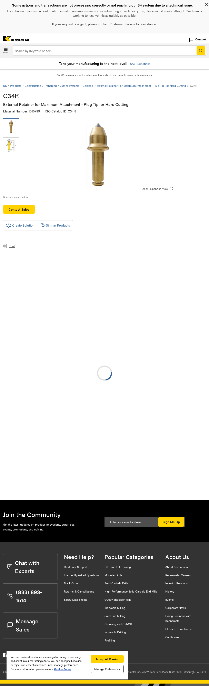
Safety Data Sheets (75, 599)
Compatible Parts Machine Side (33, 264)
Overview (18, 254)
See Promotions (140, 64)
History (169, 591)
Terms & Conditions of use (154, 407)
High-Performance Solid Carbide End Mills (130, 591)
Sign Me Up (171, 521)
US (5, 85)
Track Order (71, 583)
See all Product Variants (184, 369)
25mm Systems (69, 85)
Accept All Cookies (107, 659)
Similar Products (58, 225)
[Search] (201, 50)
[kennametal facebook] (5, 655)
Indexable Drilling (115, 632)
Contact (200, 39)
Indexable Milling (114, 608)
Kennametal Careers (178, 575)
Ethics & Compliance (178, 629)
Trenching (50, 85)
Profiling (109, 640)
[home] (15, 40)
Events (169, 599)
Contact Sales (19, 209)
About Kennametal (176, 567)
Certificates (172, 637)
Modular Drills (113, 575)
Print (12, 246)
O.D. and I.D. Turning (117, 567)
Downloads (19, 259)
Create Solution (115, 449)
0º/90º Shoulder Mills (117, 599)
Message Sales (27, 625)
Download (190, 406)
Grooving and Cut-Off (118, 624)
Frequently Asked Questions (81, 575)
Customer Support (75, 567)
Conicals (88, 85)
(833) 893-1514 (29, 596)
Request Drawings (16, 439)
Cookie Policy (62, 669)
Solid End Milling (114, 616)
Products (15, 85)
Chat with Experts (27, 566)
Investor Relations (176, 583)
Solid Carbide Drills (116, 583)
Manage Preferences (107, 669)
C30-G (40, 481)
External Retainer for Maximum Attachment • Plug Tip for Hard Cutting (141, 85)
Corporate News (175, 608)
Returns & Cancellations (79, 591)
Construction (33, 85)
